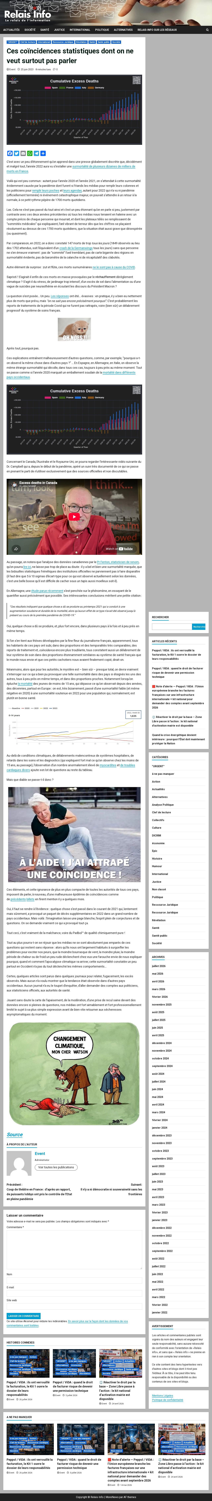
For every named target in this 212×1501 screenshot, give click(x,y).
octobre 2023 (160, 1150)
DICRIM (156, 835)
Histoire (157, 858)
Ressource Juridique (63, 42)
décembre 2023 (162, 1135)
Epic (154, 850)
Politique (102, 29)
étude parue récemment (47, 590)
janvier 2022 (159, 1312)
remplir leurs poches (45, 190)
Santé (44, 29)
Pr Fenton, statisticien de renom (118, 562)
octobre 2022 (160, 1243)
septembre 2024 (162, 1066)
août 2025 (158, 1012)
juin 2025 (157, 1027)
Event (12, 69)
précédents (18, 899)
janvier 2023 (159, 1220)
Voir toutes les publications (56, 1167)
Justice (59, 29)
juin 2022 (157, 1274)
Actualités (11, 29)
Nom (9, 1274)
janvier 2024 (159, 1127)
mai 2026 (157, 973)
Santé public (103, 42)
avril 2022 (158, 1289)
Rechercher (160, 617)
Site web (12, 1300)
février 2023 (160, 1212)
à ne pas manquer (18, 1357)
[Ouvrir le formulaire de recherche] (207, 30)
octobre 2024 (160, 1058)
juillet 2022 (158, 1266)
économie (76, 1365)
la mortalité (25, 683)
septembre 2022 (162, 1251)
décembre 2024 (162, 1043)
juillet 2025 (158, 1020)
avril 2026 (158, 981)
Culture (156, 827)
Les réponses (60, 296)
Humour (157, 866)
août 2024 (158, 1073)
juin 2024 (157, 1089)
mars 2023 (158, 1204)
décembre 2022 (162, 1227)
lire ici (27, 567)
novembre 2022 (162, 1235)
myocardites (108, 765)
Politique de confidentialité (167, 1400)
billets (30, 899)
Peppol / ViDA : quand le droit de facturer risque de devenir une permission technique (73, 1386)
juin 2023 (157, 1181)
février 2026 (160, 996)
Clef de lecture (27, 42)
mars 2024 (158, 1112)
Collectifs (158, 820)
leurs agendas (72, 190)
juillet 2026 (158, 966)
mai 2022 (157, 1281)
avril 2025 (158, 1035)
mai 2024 (157, 1097)
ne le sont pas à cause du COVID (114, 267)
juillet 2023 (158, 1174)
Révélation (81, 42)
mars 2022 (158, 1297)
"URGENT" (13, 42)
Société (30, 29)
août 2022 (158, 1258)
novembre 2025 (162, 1004)
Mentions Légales (162, 1395)
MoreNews (112, 1497)
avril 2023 (158, 1197)
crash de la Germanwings (76, 248)
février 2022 (160, 1304)
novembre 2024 (162, 1050)
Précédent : (39, 1192)
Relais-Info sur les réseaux (157, 29)
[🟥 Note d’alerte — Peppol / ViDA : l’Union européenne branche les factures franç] (131, 1439)
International (80, 29)
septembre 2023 (162, 1158)
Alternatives (123, 29)
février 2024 (160, 1120)
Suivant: (111, 1189)
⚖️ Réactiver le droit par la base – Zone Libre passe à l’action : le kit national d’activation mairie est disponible (117, 1391)
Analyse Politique (163, 804)
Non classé (159, 889)
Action (33, 1357)
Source (14, 1134)
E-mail (10, 1287)
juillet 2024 (158, 1081)
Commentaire (15, 1227)
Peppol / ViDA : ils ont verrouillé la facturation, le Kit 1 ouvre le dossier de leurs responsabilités (176, 654)
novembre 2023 (162, 1143)
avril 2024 (158, 1104)
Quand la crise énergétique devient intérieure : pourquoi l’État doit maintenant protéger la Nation (178, 739)
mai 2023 (157, 1189)
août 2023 (158, 1166)
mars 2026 (158, 989)
